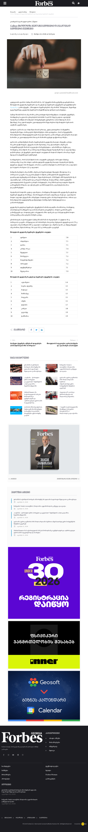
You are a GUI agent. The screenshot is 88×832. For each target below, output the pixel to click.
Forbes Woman (51, 775)
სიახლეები (6, 766)
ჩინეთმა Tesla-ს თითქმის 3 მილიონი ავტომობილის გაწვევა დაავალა (40, 506)
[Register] (79, 3)
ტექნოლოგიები (52, 766)
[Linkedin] (18, 755)
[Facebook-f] (4, 755)
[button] (5, 3)
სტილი (48, 770)
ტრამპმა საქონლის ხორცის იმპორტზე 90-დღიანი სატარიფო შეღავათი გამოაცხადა (45, 499)
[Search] (73, 3)
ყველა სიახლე (22, 12)
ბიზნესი (5, 770)
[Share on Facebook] (31, 330)
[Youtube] (13, 755)
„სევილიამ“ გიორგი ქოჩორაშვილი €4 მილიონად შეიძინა (67, 394)
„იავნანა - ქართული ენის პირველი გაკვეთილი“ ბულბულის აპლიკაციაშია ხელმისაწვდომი (33, 382)
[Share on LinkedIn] (41, 330)
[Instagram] (8, 755)
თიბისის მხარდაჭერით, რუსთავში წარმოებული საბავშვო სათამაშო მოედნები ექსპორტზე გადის (33, 411)
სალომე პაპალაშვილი (19, 34)
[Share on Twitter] (36, 330)
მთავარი (13, 12)
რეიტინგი (14, 107)
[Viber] (23, 755)
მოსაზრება (6, 775)
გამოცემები (50, 779)
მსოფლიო (33, 12)
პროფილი (6, 779)
